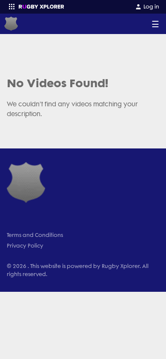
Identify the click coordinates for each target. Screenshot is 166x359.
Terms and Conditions (35, 235)
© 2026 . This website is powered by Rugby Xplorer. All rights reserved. (78, 270)
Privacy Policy (25, 245)
